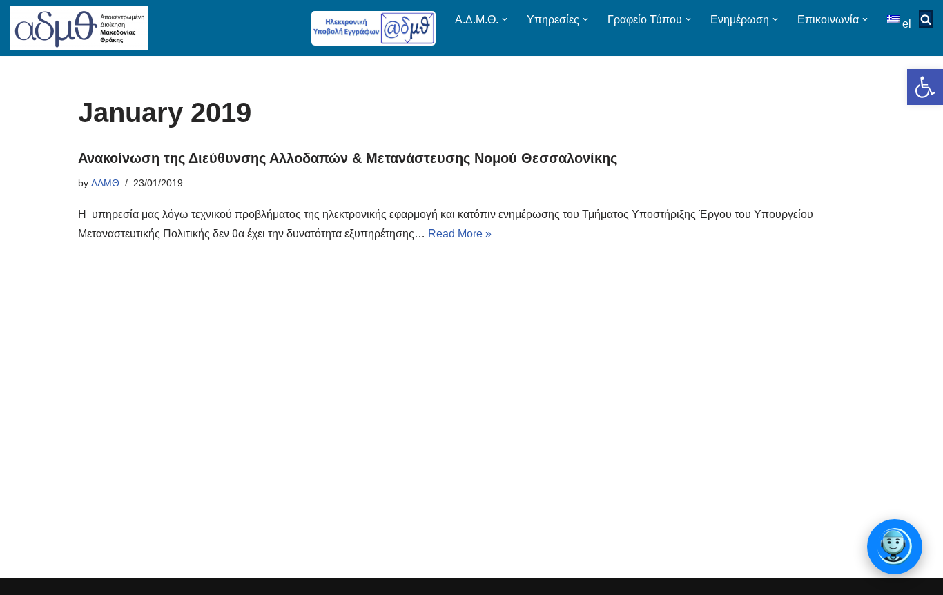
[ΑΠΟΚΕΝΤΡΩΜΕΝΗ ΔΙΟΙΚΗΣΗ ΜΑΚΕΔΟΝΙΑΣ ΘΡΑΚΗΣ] (79, 28)
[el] (894, 19)
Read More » (460, 234)
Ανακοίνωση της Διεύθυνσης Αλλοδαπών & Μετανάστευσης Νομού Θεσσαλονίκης (347, 158)
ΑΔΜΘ (105, 182)
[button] (925, 87)
